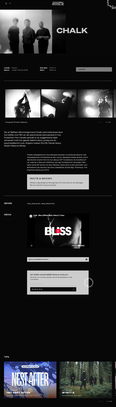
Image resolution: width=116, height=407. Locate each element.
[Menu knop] (6, 3)
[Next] (108, 122)
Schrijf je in (37, 289)
